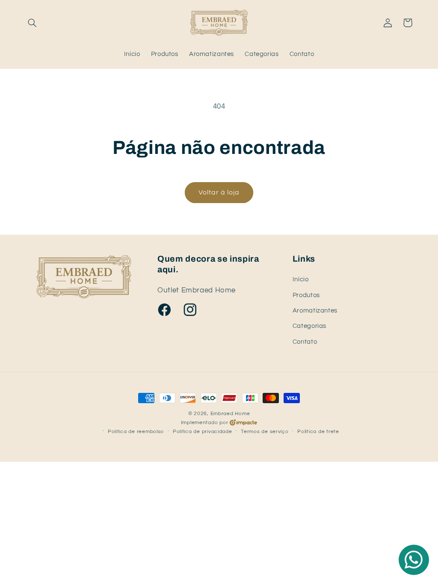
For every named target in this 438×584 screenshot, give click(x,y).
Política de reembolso (136, 431)
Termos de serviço (265, 431)
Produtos (306, 295)
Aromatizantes (315, 310)
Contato (305, 342)
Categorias (309, 326)
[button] (32, 22)
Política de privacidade (202, 431)
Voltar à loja (219, 192)
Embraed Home (230, 413)
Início (301, 279)
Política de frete (318, 431)
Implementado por (204, 422)
